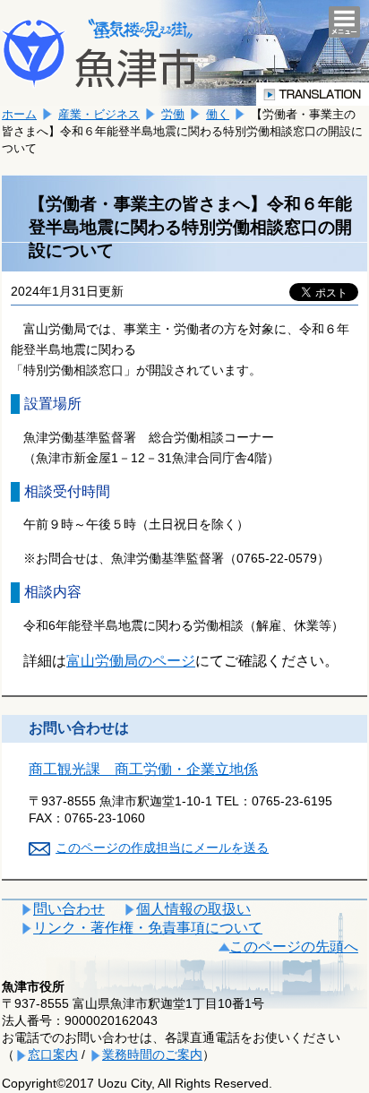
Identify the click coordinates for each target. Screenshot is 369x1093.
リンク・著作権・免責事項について (147, 927)
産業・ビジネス (99, 114)
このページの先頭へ (293, 946)
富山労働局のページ (130, 660)
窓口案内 (53, 1054)
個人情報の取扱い (193, 909)
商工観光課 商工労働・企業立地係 (143, 769)
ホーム (19, 114)
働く (217, 114)
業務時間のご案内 (152, 1054)
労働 (172, 114)
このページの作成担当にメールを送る (162, 847)
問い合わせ (69, 909)
